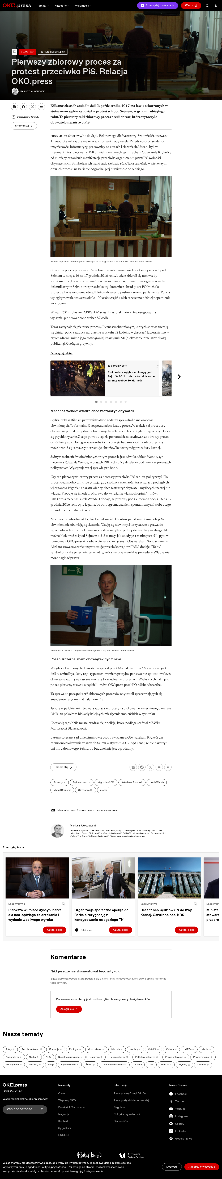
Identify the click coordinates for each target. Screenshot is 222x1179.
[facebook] (142, 767)
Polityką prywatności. (53, 1167)
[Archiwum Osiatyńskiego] (132, 1156)
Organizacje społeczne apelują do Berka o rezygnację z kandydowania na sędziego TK (101, 915)
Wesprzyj (191, 5)
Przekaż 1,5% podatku (72, 1107)
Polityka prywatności (127, 1114)
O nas (61, 1093)
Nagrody (63, 1114)
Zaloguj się (67, 1009)
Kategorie (60, 6)
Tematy (41, 6)
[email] (159, 767)
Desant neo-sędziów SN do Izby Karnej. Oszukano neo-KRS (166, 912)
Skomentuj (22, 126)
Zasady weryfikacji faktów (130, 1093)
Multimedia (82, 6)
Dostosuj (171, 1167)
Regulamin (120, 1107)
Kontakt (63, 1121)
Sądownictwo (16, 904)
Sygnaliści (64, 1128)
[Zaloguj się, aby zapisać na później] (63, 904)
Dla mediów (121, 1121)
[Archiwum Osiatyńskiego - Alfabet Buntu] (90, 1156)
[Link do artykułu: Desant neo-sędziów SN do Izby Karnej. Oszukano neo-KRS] (169, 877)
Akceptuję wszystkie (202, 1167)
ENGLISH (64, 1135)
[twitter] (150, 767)
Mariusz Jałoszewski (83, 825)
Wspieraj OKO (67, 1100)
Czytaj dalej (54, 930)
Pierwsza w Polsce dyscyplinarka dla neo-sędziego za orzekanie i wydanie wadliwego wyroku (35, 915)
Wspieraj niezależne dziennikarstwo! (25, 1099)
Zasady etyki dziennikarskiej (131, 1100)
